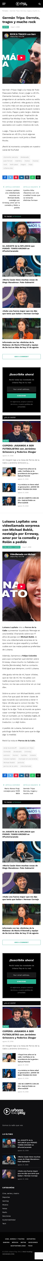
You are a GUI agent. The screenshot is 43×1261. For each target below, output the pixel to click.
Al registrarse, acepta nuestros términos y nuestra (21, 404)
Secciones (6, 1216)
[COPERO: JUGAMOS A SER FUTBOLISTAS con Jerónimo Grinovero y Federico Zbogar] (22, 431)
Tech (4, 1223)
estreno (7, 755)
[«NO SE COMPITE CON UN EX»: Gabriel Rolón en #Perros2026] (9, 501)
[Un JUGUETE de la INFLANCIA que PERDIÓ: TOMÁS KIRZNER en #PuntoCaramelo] (21, 232)
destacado (25, 157)
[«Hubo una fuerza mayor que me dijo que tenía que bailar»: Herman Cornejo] (21, 297)
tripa (30, 164)
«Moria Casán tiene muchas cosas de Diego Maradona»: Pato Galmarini (29, 1159)
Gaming (5, 1201)
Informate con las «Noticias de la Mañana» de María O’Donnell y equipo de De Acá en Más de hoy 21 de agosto (20, 345)
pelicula (21, 762)
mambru (18, 161)
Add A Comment (21, 356)
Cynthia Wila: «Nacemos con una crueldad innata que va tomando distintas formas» (31, 195)
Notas (5, 27)
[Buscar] (39, 3)
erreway (28, 751)
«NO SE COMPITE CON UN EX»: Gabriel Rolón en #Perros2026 (28, 500)
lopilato (24, 755)
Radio (4, 1212)
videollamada (26, 766)
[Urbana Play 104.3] (21, 4)
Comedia (7, 751)
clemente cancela (11, 157)
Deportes (6, 1197)
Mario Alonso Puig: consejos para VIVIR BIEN (12, 791)
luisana (33, 755)
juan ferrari (8, 161)
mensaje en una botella (28, 759)
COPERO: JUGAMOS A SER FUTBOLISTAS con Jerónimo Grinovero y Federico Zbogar (19, 448)
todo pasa (14, 164)
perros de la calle (11, 766)
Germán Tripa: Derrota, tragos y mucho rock (30, 791)
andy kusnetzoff (10, 748)
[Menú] (3, 3)
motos (27, 161)
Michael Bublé (9, 762)
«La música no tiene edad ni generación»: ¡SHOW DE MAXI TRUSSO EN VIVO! (28, 487)
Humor (15, 755)
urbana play (8, 168)
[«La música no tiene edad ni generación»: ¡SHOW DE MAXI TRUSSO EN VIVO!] (9, 487)
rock (5, 164)
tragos (23, 164)
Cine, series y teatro (11, 547)
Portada (5, 11)
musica (35, 161)
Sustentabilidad (8, 1220)
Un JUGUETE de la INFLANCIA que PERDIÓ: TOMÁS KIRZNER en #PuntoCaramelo (18, 248)
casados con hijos (26, 748)
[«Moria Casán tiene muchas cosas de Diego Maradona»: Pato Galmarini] (21, 266)
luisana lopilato (10, 759)
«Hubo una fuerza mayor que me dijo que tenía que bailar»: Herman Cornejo (28, 1173)
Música (5, 1205)
